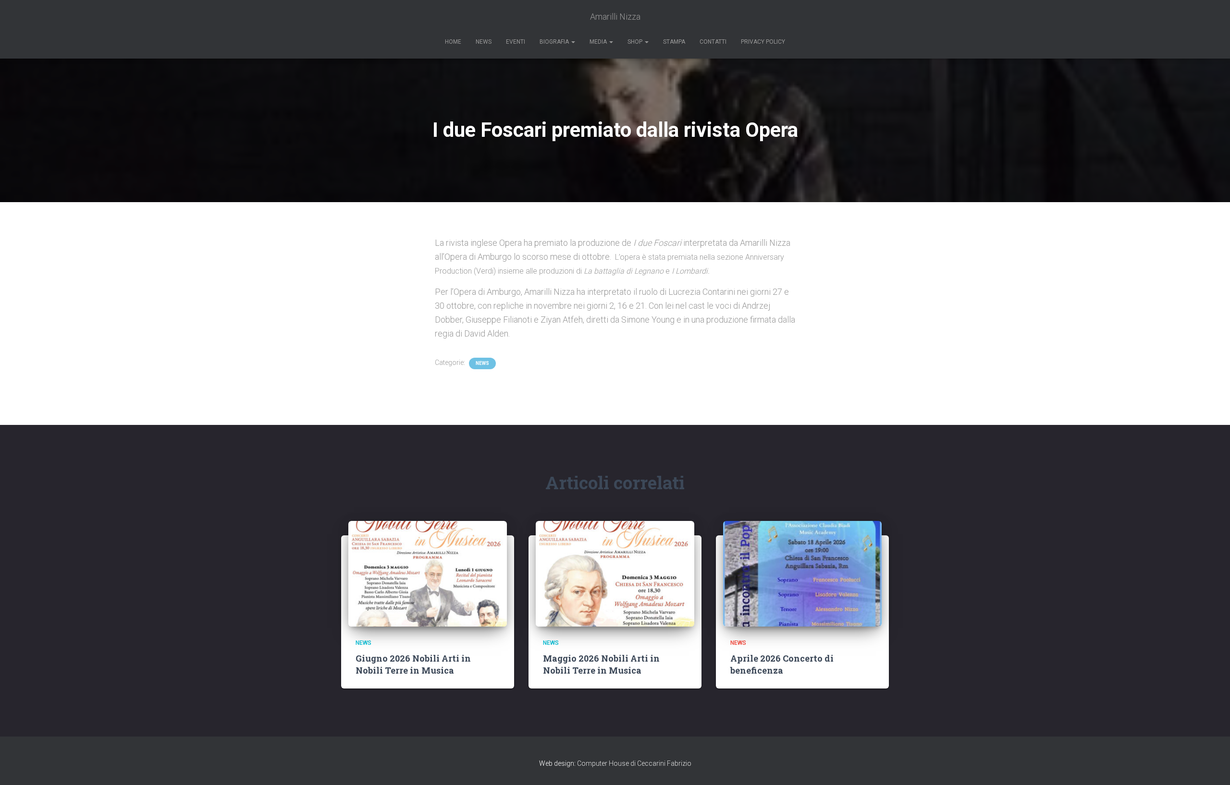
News (484, 41)
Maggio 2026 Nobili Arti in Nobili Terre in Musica (601, 664)
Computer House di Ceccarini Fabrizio (634, 763)
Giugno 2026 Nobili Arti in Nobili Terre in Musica (413, 664)
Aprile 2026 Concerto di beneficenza (782, 664)
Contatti (713, 41)
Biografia (555, 41)
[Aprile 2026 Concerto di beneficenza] (802, 574)
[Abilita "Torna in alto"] (1211, 766)
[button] (572, 41)
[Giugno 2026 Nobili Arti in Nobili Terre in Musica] (427, 574)
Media (599, 41)
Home (453, 41)
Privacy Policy (763, 41)
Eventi (515, 41)
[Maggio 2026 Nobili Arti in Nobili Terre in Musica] (615, 574)
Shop (635, 41)
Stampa (674, 41)
